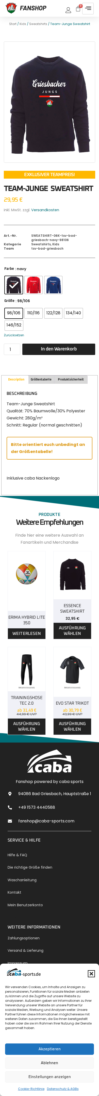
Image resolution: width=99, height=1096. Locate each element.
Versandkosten (45, 209)
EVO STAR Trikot (72, 703)
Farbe (9, 269)
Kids (23, 24)
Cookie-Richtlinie (31, 1089)
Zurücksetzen (14, 335)
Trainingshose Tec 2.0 (26, 700)
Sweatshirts (38, 24)
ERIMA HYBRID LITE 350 (26, 620)
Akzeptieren (50, 1049)
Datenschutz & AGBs (63, 1089)
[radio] (14, 285)
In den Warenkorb (59, 349)
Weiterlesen (26, 634)
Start (12, 24)
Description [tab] (16, 379)
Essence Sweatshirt (72, 608)
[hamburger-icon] (88, 8)
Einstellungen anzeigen (49, 1077)
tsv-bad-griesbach (47, 248)
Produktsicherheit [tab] (71, 379)
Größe (9, 301)
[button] (91, 973)
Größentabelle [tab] (41, 379)
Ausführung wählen (72, 631)
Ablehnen (49, 1063)
